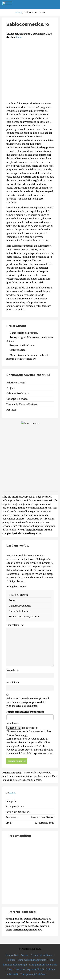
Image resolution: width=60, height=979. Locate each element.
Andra (19, 37)
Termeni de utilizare (41, 955)
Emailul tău (12, 682)
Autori (24, 955)
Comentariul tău (15, 624)
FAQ (9, 969)
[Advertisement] (30, 70)
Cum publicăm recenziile (43, 964)
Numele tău (12, 670)
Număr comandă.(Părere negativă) (25, 711)
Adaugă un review (16, 586)
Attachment (12, 723)
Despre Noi (12, 955)
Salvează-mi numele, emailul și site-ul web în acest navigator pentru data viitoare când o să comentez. (27, 702)
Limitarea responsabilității (29, 969)
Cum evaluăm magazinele (32, 959)
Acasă (18, 12)
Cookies (10, 959)
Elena (12, 792)
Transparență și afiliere (33, 974)
